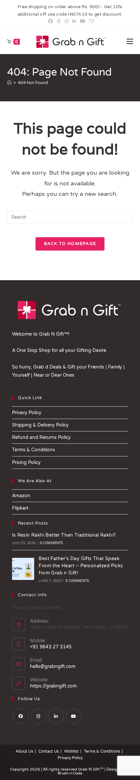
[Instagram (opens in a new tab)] (66, 21)
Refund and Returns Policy (41, 437)
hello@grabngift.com (53, 666)
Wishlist (71, 751)
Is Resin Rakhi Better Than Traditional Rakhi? (64, 535)
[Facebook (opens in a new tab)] (50, 21)
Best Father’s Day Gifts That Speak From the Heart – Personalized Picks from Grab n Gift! (81, 566)
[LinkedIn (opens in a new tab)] (74, 21)
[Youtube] (73, 716)
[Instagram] (38, 716)
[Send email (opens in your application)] (90, 21)
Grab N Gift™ (91, 769)
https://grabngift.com (53, 686)
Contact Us (48, 751)
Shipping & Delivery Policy (40, 425)
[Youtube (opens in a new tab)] (82, 21)
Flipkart (20, 508)
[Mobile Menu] (130, 41)
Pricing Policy (26, 462)
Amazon (21, 495)
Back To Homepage (70, 243)
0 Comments (51, 543)
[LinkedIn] (56, 716)
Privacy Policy (26, 412)
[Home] (9, 82)
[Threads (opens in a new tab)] (59, 21)
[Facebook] (21, 716)
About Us (24, 751)
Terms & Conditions (33, 450)
